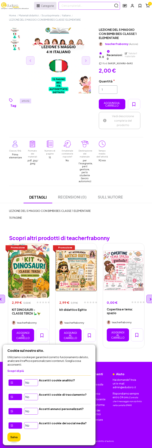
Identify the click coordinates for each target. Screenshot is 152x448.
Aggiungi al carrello (112, 104)
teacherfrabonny (121, 43)
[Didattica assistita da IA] (44, 248)
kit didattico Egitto (73, 309)
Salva (14, 437)
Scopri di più (15, 370)
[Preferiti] (140, 6)
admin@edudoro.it (124, 387)
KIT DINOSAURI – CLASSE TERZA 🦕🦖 (26, 311)
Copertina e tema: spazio (120, 311)
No (27, 383)
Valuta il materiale (131, 55)
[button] (132, 5)
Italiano (66, 15)
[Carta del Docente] (124, 5)
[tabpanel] (29, 295)
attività (25, 101)
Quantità (106, 81)
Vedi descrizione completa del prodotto (123, 120)
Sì (11, 383)
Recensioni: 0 (115, 56)
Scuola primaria (50, 15)
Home (12, 15)
